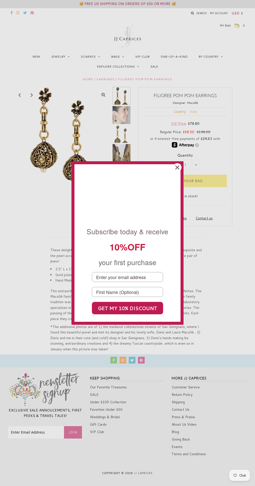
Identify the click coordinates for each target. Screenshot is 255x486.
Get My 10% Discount (127, 308)
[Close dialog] (177, 167)
